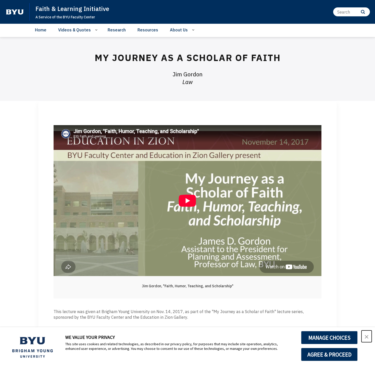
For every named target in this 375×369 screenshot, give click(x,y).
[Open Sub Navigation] (97, 30)
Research (117, 29)
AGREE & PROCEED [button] (329, 354)
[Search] (362, 11)
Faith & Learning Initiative (72, 9)
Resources (148, 29)
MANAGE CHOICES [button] (329, 337)
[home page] (15, 12)
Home (40, 29)
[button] (366, 336)
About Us (179, 29)
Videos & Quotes (74, 29)
